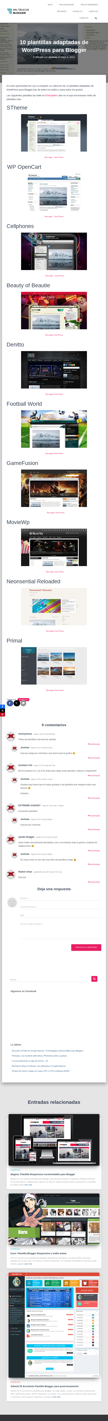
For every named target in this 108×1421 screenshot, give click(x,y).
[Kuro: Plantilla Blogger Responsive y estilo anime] (54, 1219)
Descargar (49, 394)
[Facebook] (2, 707)
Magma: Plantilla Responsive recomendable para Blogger (43, 1174)
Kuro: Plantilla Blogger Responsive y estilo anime (39, 1253)
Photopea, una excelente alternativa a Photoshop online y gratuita (39, 1056)
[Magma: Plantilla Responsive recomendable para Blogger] (54, 1140)
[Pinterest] (2, 714)
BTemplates (51, 95)
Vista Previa (58, 335)
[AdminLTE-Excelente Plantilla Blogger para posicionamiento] (54, 1325)
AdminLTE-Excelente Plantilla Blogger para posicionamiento (45, 1386)
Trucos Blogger (66, 5)
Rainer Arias (25, 871)
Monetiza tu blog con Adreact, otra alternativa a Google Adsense (38, 1066)
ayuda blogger (26, 837)
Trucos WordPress (89, 5)
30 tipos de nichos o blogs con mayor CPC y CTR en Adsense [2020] (40, 1071)
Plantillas (77, 11)
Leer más (28, 1185)
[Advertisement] (54, 1020)
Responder (95, 744)
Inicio (50, 5)
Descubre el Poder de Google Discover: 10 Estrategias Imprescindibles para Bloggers (47, 1051)
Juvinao (24, 747)
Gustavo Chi (25, 765)
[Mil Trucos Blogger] (18, 11)
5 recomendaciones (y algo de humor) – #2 (30, 1061)
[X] (2, 711)
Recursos (61, 11)
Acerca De (93, 11)
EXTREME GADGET (29, 805)
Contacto (84, 18)
